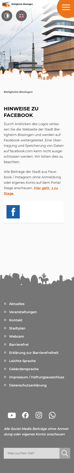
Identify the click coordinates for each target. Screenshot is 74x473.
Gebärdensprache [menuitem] (24, 369)
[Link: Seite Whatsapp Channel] (52, 415)
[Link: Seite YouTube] (11, 415)
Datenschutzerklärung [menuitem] (28, 385)
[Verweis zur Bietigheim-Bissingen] (17, 4)
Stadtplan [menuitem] (17, 328)
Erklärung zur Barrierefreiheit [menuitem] (34, 353)
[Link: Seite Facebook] (25, 415)
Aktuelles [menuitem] (16, 304)
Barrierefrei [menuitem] (19, 345)
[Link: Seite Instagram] (38, 415)
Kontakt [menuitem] (16, 320)
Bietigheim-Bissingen (18, 92)
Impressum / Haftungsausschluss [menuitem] (36, 377)
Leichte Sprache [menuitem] (22, 361)
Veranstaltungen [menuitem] (23, 312)
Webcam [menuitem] (16, 337)
